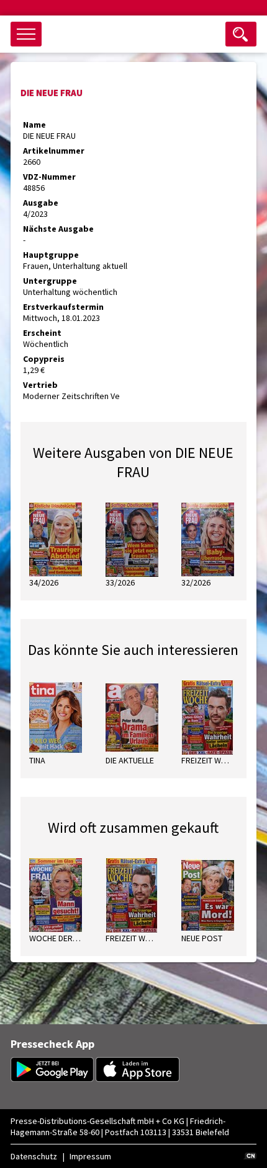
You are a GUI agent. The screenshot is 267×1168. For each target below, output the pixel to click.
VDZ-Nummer (49, 176)
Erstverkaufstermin (63, 306)
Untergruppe (50, 280)
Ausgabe (40, 202)
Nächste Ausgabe (58, 228)
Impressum (90, 1156)
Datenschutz (34, 1156)
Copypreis (44, 358)
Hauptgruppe (51, 254)
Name (34, 124)
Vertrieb (40, 384)
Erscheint (42, 332)
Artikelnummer (53, 150)
